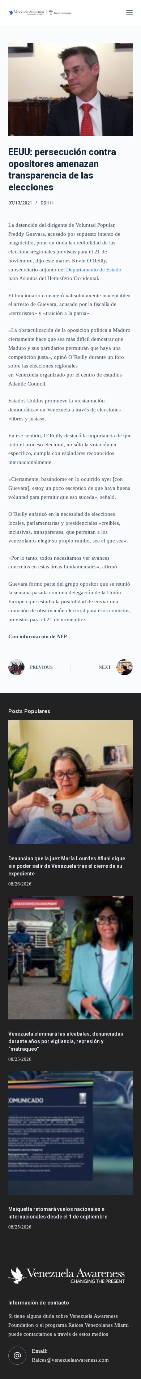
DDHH (46, 203)
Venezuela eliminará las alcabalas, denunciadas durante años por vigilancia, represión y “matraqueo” (65, 1041)
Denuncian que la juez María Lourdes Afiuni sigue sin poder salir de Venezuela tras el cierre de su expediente (66, 866)
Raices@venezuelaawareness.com (70, 1360)
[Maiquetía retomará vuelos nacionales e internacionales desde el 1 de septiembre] (70, 1133)
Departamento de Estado (93, 269)
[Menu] (129, 12)
